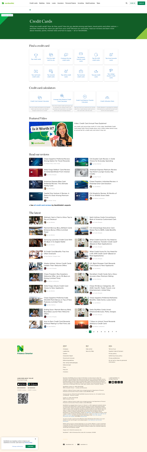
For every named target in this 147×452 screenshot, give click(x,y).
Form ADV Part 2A (102, 413)
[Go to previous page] (86, 331)
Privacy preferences (114, 358)
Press (64, 367)
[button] (51, 134)
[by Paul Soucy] (45, 188)
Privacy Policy (68, 415)
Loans (54, 3)
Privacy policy (113, 353)
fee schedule (71, 416)
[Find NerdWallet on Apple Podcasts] (119, 383)
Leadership (66, 351)
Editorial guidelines (68, 360)
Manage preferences (17, 446)
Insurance (60, 3)
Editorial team (67, 365)
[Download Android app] (33, 384)
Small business (90, 3)
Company (65, 349)
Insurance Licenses (74, 395)
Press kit (65, 369)
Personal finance (70, 3)
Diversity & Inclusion (68, 358)
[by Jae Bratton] (91, 186)
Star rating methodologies (70, 362)
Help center (89, 349)
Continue (30, 446)
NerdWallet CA (84, 444)
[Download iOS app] (22, 384)
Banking (42, 3)
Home (48, 3)
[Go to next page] (116, 331)
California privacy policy (115, 355)
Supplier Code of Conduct (116, 351)
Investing (81, 3)
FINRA (87, 412)
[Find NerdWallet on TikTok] (121, 383)
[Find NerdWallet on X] (110, 383)
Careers (65, 353)
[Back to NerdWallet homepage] (30, 10)
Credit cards (34, 3)
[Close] (35, 439)
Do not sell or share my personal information (118, 361)
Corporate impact (68, 355)
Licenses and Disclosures (81, 387)
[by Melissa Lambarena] (91, 198)
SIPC (90, 412)
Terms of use (112, 349)
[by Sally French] (91, 177)
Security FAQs (90, 351)
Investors (65, 371)
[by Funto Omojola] (45, 174)
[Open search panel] (126, 3)
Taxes (98, 3)
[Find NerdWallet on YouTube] (113, 383)
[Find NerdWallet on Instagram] (116, 383)
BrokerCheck (84, 416)
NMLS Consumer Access (68, 387)
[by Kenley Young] (45, 200)
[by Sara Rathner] (91, 164)
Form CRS (94, 413)
